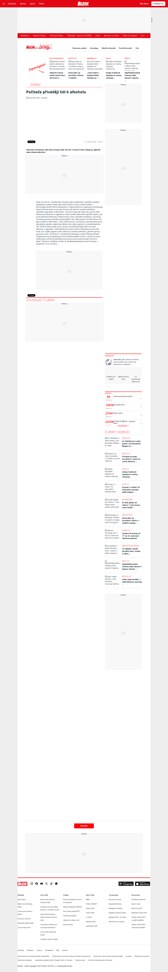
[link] (31, 884)
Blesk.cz (126, 438)
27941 (109, 413)
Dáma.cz (126, 530)
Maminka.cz (91, 58)
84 (108, 396)
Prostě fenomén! (125, 48)
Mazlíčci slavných (109, 48)
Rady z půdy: (118, 413)
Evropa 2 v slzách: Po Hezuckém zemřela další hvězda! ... (131, 489)
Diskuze (108, 393)
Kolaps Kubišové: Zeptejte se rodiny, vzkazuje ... (114, 75)
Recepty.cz (72, 58)
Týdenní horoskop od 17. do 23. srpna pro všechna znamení (131, 535)
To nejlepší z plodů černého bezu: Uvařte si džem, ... (131, 551)
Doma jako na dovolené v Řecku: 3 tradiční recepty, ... (130, 520)
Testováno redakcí (79, 48)
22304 (109, 422)
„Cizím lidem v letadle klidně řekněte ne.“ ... (93, 75)
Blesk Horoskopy (56, 58)
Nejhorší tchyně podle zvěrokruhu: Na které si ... (57, 75)
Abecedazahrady (130, 545)
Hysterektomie (119, 405)
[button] (126, 883)
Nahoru (84, 826)
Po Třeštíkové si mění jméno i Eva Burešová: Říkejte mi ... (131, 443)
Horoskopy (94, 48)
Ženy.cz (127, 58)
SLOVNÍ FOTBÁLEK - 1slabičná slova (124, 422)
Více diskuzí (123, 425)
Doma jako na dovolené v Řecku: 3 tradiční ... (76, 75)
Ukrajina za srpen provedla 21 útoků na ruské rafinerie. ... (131, 459)
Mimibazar (127, 499)
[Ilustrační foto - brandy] (64, 117)
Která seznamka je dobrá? (123, 396)
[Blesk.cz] (83, 4)
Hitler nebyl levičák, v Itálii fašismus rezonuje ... (132, 582)
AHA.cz (108, 58)
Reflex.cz (126, 576)
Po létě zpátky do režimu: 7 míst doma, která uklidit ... (131, 505)
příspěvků (109, 400)
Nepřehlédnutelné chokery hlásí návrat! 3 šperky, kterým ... (131, 566)
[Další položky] (147, 36)
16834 (109, 405)
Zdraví (35, 85)
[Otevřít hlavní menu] (3, 3)
